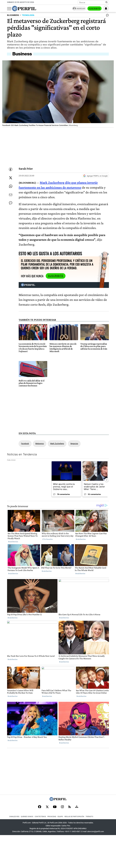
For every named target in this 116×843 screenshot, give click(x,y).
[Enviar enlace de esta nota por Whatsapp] (10, 186)
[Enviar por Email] (10, 194)
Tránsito (89, 816)
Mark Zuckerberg (57, 443)
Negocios (74, 443)
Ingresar (80, 9)
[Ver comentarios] (107, 15)
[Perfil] (58, 800)
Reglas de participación (74, 816)
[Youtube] (54, 807)
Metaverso (39, 443)
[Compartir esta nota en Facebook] (10, 169)
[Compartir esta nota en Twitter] (10, 177)
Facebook (25, 443)
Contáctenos (40, 816)
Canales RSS (14, 816)
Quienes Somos (27, 816)
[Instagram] (62, 807)
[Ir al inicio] (24, 8)
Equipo (60, 816)
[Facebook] (39, 807)
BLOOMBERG (13, 15)
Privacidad (51, 816)
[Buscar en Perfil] (107, 2)
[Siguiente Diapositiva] (107, 480)
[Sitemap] (76, 807)
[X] (47, 807)
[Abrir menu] (9, 8)
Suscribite (94, 9)
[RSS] (69, 807)
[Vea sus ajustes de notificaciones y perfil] (106, 8)
